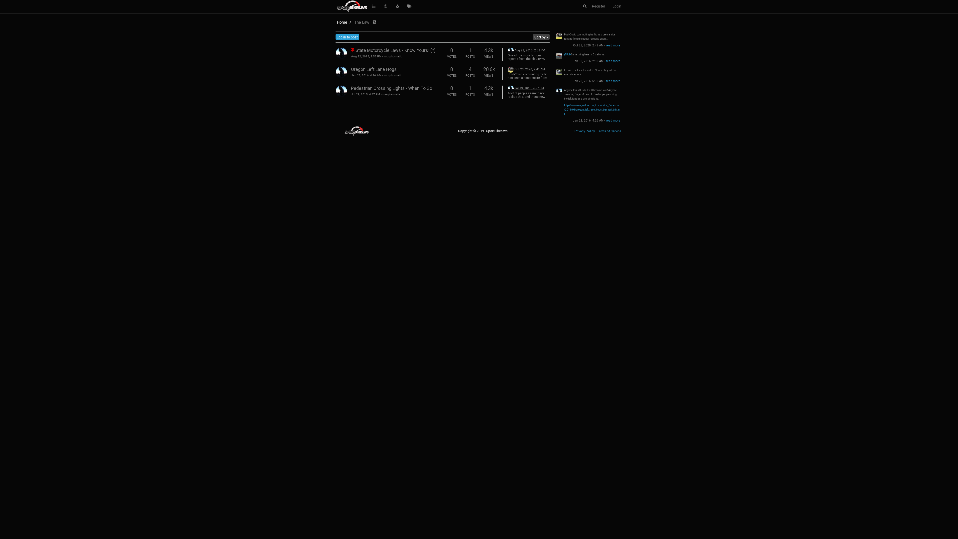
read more (613, 45)
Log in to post (347, 37)
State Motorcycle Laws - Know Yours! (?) (396, 50)
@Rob (567, 54)
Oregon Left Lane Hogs (374, 69)
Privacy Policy (585, 131)
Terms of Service (609, 131)
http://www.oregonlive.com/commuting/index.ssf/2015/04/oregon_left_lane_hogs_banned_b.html (592, 109)
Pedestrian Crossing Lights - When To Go (391, 88)
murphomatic (393, 56)
